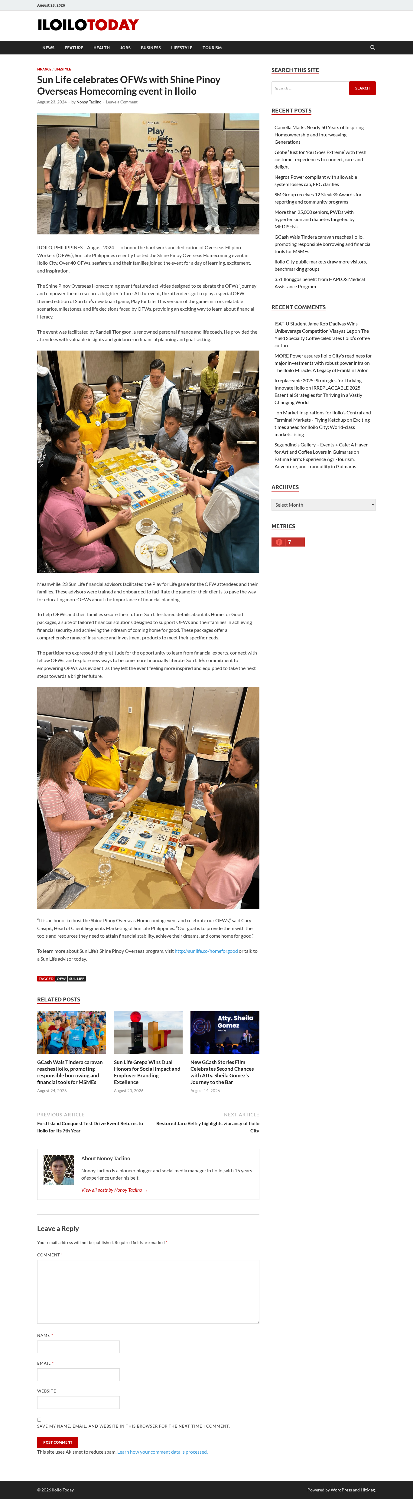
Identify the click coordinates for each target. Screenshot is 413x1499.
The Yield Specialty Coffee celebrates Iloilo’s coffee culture (322, 338)
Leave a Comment (122, 102)
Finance (44, 69)
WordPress (341, 1489)
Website (46, 1391)
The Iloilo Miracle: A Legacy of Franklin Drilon (322, 370)
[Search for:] (324, 88)
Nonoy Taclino (88, 102)
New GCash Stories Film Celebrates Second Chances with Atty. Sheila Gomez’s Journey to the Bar (222, 1072)
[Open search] (372, 48)
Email (45, 1363)
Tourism (212, 47)
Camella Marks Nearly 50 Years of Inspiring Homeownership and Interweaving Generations (319, 134)
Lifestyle (181, 47)
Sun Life (76, 978)
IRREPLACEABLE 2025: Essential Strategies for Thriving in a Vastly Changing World (318, 395)
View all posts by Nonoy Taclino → (114, 1190)
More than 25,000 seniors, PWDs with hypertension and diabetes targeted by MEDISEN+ (315, 219)
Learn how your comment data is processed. (162, 1452)
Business (151, 47)
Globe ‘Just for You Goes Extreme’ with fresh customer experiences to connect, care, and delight (320, 159)
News (48, 47)
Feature (74, 47)
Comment (50, 1254)
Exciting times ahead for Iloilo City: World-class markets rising (322, 427)
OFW (61, 978)
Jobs (125, 47)
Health (101, 47)
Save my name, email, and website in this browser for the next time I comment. (133, 1426)
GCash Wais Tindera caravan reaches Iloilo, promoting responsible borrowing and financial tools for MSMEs (70, 1072)
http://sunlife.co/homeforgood (206, 951)
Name (45, 1335)
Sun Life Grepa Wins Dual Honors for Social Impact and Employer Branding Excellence (147, 1072)
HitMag (368, 1489)
